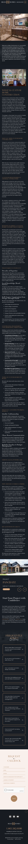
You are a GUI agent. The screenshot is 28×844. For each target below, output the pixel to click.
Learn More (6, 589)
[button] (19, 589)
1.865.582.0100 (19, 2)
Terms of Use (18, 839)
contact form (18, 619)
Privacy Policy (10, 839)
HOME (3, 11)
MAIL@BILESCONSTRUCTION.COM (14, 831)
